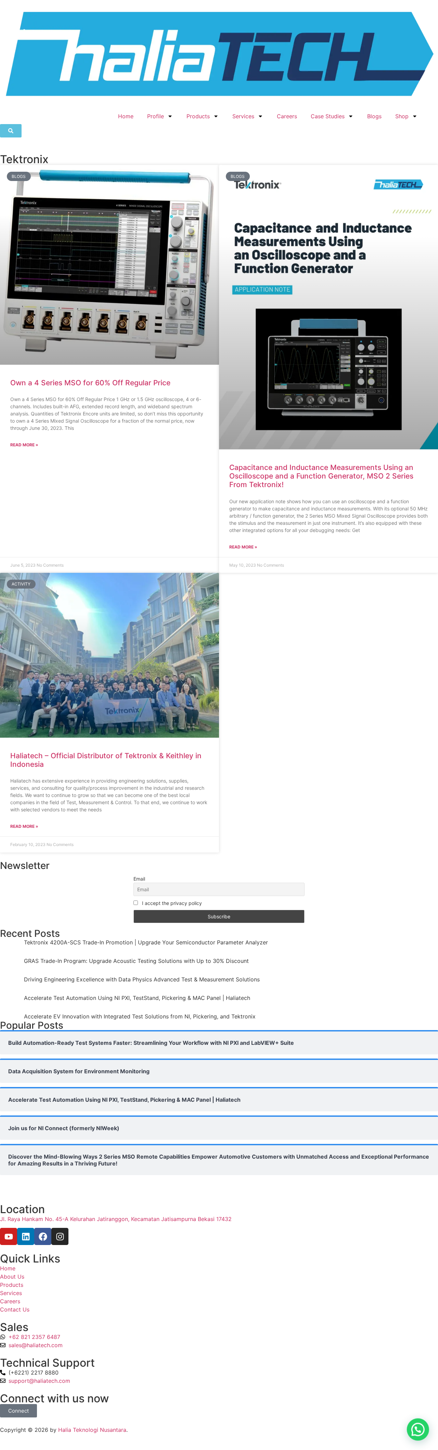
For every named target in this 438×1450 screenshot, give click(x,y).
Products (198, 116)
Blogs (374, 116)
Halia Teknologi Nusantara (92, 1429)
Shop (402, 116)
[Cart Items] (431, 112)
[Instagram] (59, 1236)
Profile (155, 116)
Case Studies (328, 116)
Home (125, 116)
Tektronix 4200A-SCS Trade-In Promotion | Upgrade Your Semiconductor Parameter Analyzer (146, 942)
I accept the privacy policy (171, 903)
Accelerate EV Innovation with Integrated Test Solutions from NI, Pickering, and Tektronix (140, 1016)
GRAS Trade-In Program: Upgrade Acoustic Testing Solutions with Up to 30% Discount (136, 960)
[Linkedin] (25, 1236)
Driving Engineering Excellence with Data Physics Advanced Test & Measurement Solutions (142, 979)
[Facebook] (42, 1236)
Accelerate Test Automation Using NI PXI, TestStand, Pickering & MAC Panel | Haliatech (137, 997)
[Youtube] (8, 1236)
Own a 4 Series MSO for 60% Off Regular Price (90, 382)
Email (139, 879)
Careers (287, 116)
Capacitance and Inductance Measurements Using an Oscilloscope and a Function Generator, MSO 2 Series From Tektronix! (321, 476)
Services (243, 116)
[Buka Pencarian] (11, 130)
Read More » (24, 444)
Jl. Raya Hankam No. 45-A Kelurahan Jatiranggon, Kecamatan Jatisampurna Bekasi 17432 (116, 1219)
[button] (418, 1430)
